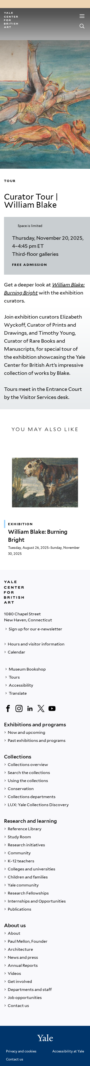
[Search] (82, 26)
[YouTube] (52, 708)
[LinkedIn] (30, 708)
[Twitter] (41, 708)
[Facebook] (8, 708)
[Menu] (82, 16)
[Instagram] (19, 708)
